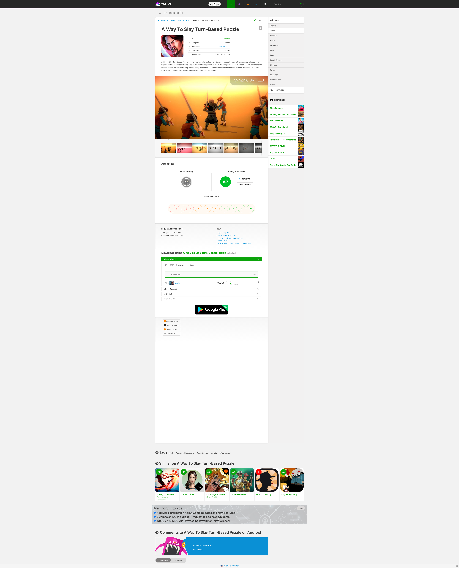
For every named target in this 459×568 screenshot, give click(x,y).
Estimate (246, 179)
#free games (225, 453)
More (301, 508)
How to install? (223, 233)
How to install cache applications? (230, 238)
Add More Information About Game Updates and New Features (194, 512)
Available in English (231, 566)
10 (250, 208)
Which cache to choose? (227, 235)
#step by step (202, 453)
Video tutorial (223, 241)
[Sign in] (301, 4)
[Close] (457, 566)
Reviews (178, 560)
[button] (266, 78)
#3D (171, 453)
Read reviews (245, 185)
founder (177, 283)
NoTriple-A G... (224, 47)
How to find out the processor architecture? (234, 243)
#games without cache (185, 453)
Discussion (163, 560)
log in (200, 550)
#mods (214, 453)
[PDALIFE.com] (162, 4)
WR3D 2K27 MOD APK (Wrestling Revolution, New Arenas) (192, 520)
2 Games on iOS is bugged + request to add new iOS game (192, 516)
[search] (225, 12)
